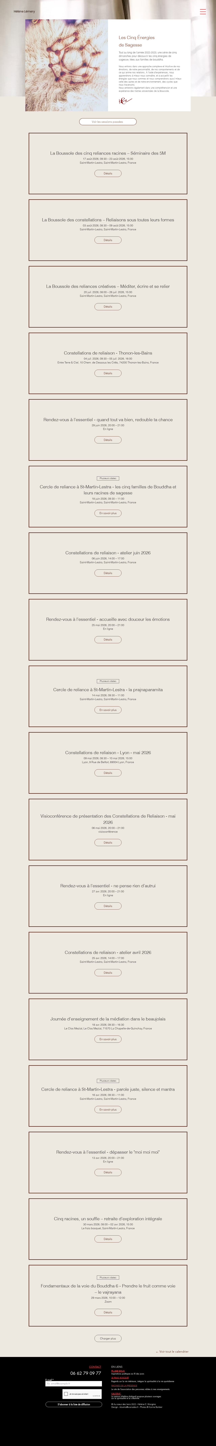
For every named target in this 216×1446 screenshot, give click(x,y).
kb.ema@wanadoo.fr (129, 1407)
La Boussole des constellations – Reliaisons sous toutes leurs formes (108, 220)
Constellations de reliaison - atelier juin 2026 (108, 553)
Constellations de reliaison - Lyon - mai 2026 (108, 752)
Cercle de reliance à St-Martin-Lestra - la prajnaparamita (108, 689)
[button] (203, 12)
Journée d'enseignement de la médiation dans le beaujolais (108, 1019)
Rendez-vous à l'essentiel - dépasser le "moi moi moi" (108, 1152)
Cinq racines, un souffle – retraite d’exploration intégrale (108, 1218)
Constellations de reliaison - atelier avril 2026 (108, 952)
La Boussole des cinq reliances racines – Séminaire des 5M (108, 153)
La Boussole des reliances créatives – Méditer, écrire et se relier (108, 286)
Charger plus (108, 1338)
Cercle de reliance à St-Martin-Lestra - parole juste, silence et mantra (108, 1089)
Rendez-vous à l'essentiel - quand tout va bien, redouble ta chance (108, 419)
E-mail (48, 1380)
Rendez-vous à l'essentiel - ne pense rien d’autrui (108, 885)
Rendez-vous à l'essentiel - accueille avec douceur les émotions (108, 619)
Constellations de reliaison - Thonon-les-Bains (108, 353)
